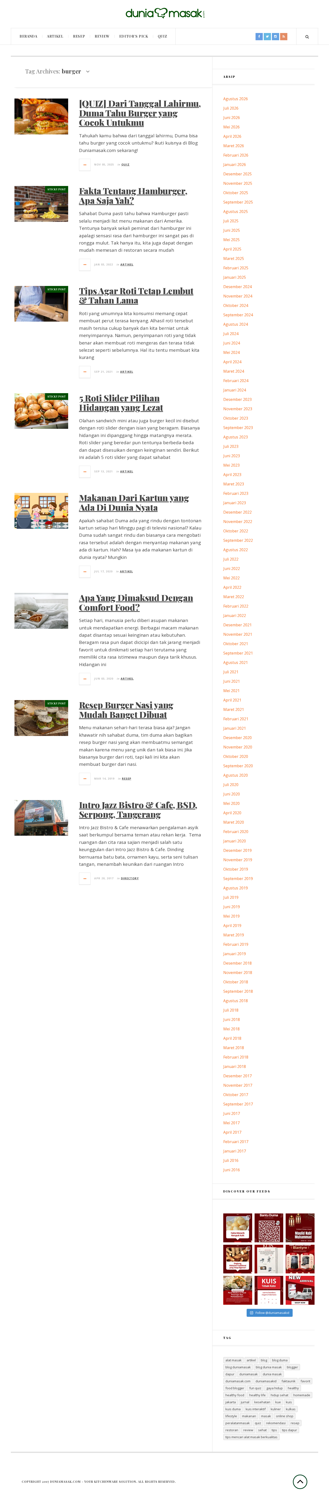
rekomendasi (276, 1423)
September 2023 (238, 427)
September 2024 (238, 315)
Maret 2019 (233, 935)
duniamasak (248, 1374)
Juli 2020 (230, 784)
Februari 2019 (235, 944)
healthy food (234, 1395)
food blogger (234, 1388)
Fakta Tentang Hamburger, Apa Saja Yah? (133, 195)
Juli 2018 (230, 1010)
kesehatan (262, 1402)
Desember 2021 (237, 625)
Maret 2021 (233, 709)
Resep (79, 36)
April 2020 (232, 812)
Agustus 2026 (235, 98)
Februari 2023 (235, 493)
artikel (251, 1360)
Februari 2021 (235, 719)
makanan (249, 1416)
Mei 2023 (231, 465)
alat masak (233, 1360)
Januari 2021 (234, 728)
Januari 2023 (234, 502)
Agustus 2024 (235, 324)
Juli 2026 (230, 108)
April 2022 (232, 587)
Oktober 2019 (235, 869)
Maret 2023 (233, 484)
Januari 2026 (234, 164)
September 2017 (238, 1104)
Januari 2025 (234, 277)
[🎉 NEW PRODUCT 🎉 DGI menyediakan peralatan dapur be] (300, 1290)
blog (264, 1360)
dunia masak (272, 1374)
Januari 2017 (234, 1151)
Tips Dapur (289, 1430)
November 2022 (237, 521)
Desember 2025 (237, 174)
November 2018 (237, 972)
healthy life (257, 1395)
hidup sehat (279, 1395)
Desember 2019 (237, 850)
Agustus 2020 (235, 775)
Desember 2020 (237, 737)
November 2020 (237, 747)
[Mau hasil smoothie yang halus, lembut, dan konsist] (300, 1259)
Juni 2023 (231, 455)
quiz (258, 1423)
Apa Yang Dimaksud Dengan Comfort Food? (136, 602)
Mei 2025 (231, 239)
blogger (292, 1367)
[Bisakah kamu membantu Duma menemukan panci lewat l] (269, 1227)
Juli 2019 (230, 897)
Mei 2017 (231, 1123)
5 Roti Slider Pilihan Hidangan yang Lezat (121, 402)
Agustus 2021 (235, 662)
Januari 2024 (234, 390)
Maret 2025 (233, 258)
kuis (289, 1402)
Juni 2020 (231, 794)
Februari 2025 (235, 268)
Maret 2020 (233, 822)
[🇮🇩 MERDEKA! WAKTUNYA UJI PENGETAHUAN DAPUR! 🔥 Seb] (269, 1259)
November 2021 (237, 634)
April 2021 (232, 700)
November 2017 (237, 1085)
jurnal (245, 1402)
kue (278, 1402)
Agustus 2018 (235, 1000)
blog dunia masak (269, 1367)
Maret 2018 (233, 1047)
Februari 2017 (235, 1141)
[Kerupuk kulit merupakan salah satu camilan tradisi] (237, 1227)
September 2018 (238, 991)
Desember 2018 (237, 963)
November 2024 (237, 296)
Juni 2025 (231, 230)
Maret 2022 (233, 596)
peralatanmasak (237, 1423)
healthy (293, 1388)
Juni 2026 (231, 117)
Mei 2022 (231, 578)
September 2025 (238, 202)
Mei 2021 (231, 690)
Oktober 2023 (235, 418)
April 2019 (232, 925)
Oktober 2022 (235, 531)
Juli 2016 (230, 1160)
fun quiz (255, 1388)
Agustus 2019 (235, 888)
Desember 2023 (237, 399)
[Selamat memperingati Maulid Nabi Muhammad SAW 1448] (300, 1227)
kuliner (276, 1409)
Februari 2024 (235, 380)
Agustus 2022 (235, 549)
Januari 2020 (234, 841)
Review (102, 36)
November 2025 (237, 183)
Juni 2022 (231, 568)
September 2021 (238, 653)
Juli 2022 (230, 559)
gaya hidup (274, 1388)
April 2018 (232, 1038)
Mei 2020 (231, 803)
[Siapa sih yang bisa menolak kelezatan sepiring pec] (237, 1290)
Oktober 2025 (235, 192)
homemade (301, 1395)
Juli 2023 (230, 446)
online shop (284, 1416)
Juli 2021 (230, 672)
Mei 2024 (231, 352)
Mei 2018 (231, 1029)
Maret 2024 (233, 371)
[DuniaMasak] (164, 13)
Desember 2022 (237, 512)
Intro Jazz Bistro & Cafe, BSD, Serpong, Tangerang (138, 809)
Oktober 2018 (235, 982)
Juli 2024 (230, 333)
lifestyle (231, 1416)
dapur (229, 1374)
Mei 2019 (231, 916)
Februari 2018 (235, 1057)
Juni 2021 (231, 681)
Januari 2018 (234, 1066)
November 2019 (237, 859)
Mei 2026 (231, 127)
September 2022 (238, 540)
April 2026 (232, 136)
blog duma (280, 1360)
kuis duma (233, 1409)
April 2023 (232, 474)
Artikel (55, 36)
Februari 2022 (235, 606)
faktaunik (289, 1381)
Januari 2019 (234, 953)
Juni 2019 (231, 906)
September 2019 (238, 878)
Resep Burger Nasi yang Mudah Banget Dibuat (126, 709)
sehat (262, 1430)
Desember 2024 (237, 286)
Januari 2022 (234, 615)
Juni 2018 (231, 1019)
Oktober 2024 (235, 305)
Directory (130, 878)
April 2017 (232, 1132)
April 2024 (232, 361)
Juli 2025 (230, 221)
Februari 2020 (235, 831)
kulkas (291, 1409)
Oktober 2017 (235, 1094)
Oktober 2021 (235, 643)
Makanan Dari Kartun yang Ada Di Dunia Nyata (134, 502)
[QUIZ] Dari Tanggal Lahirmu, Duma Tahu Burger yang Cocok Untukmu (140, 112)
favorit (305, 1381)
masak (266, 1416)
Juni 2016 (231, 1169)
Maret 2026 (233, 145)
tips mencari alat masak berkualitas (251, 1437)
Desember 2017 (237, 1076)
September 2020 (238, 765)
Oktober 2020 (235, 756)
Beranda (28, 36)
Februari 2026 (235, 155)
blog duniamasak (238, 1367)
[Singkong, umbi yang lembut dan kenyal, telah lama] (237, 1259)
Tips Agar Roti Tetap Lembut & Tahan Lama (136, 295)
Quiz (162, 36)
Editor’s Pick (133, 36)
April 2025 (232, 249)
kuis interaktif (256, 1409)
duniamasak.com (237, 1381)
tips (274, 1430)
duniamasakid (266, 1381)
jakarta (230, 1402)
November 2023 (237, 408)
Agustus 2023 (235, 437)
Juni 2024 (231, 343)
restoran (231, 1430)
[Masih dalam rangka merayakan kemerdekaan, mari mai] (269, 1290)
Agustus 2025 (235, 211)
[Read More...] (85, 165)
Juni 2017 (231, 1113)
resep (295, 1423)
